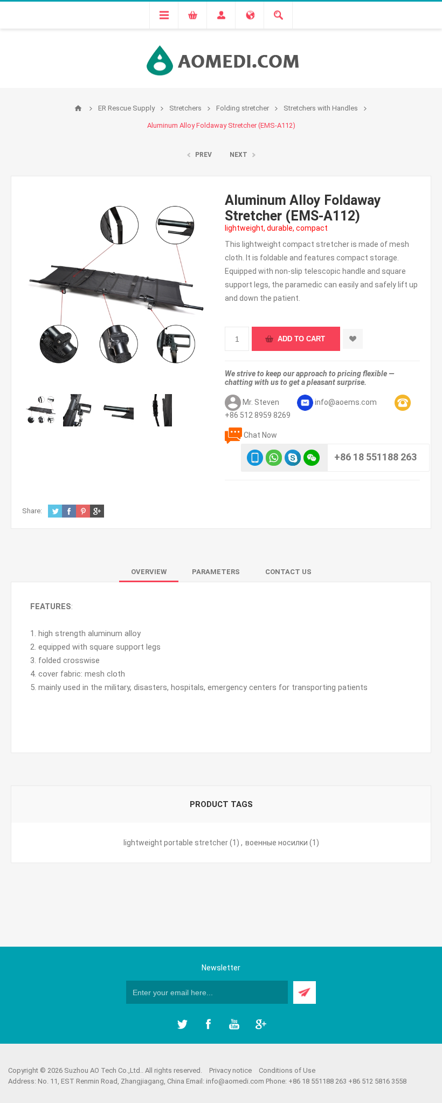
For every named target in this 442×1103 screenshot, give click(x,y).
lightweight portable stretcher (175, 842)
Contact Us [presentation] (288, 572)
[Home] (78, 108)
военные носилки (276, 842)
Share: (32, 511)
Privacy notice (230, 1070)
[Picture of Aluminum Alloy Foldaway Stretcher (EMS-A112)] (41, 410)
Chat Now (260, 435)
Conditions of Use (287, 1070)
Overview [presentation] (149, 572)
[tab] (148, 571)
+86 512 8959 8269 (258, 415)
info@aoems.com (346, 402)
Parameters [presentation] (216, 572)
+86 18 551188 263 (375, 457)
